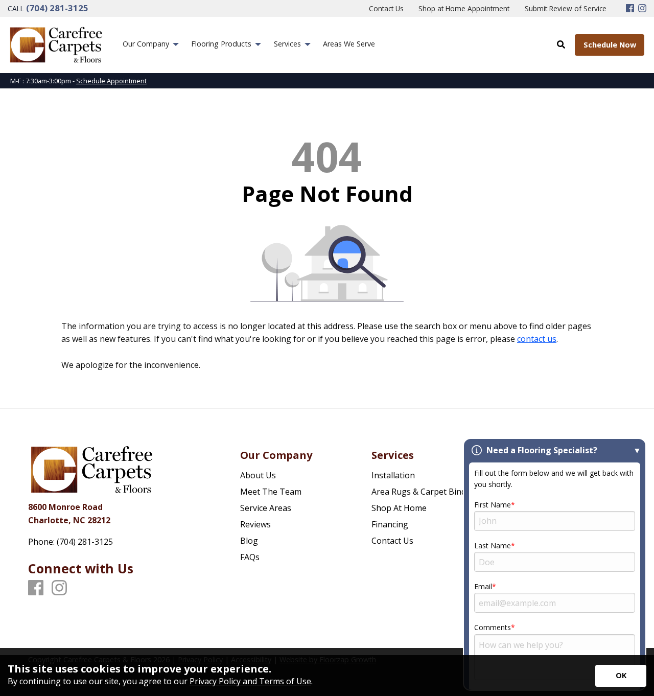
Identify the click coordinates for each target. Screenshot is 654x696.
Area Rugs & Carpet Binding (424, 492)
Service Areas (265, 508)
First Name (492, 504)
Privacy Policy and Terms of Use (250, 681)
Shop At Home (399, 508)
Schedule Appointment (111, 80)
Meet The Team (270, 492)
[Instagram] (642, 8)
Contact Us (392, 541)
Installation (393, 475)
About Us (258, 475)
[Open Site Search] (561, 44)
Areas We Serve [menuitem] (349, 44)
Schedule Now (609, 45)
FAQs (250, 557)
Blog (249, 541)
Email (483, 586)
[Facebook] (630, 8)
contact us (536, 338)
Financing (389, 524)
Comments (492, 627)
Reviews (255, 524)
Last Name (492, 545)
